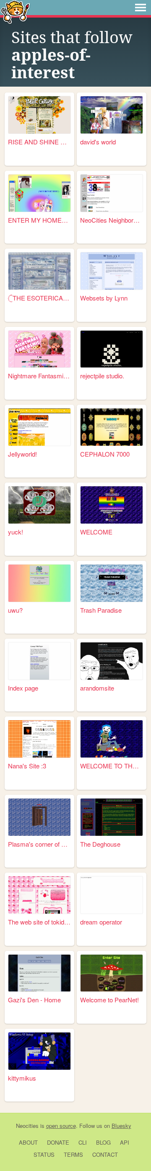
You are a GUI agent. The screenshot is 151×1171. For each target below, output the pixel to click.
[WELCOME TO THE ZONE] (111, 739)
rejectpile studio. (102, 375)
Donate (58, 1142)
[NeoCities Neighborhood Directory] (111, 193)
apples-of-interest (51, 64)
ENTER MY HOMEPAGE (39, 220)
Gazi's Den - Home (34, 999)
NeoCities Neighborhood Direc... (111, 220)
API (124, 1142)
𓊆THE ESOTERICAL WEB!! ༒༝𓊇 (39, 297)
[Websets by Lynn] (111, 271)
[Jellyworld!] (39, 427)
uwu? (15, 610)
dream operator (101, 921)
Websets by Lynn (104, 297)
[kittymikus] (39, 1051)
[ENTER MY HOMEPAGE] (39, 193)
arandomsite (97, 687)
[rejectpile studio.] (111, 349)
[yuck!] (39, 505)
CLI (82, 1142)
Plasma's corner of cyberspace (39, 844)
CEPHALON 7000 (105, 453)
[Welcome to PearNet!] (111, 973)
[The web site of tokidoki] (39, 895)
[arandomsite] (111, 661)
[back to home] (15, 11)
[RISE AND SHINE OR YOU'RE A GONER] (39, 115)
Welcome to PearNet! (109, 999)
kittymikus (22, 1077)
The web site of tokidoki (39, 921)
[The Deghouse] (111, 817)
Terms (73, 1154)
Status (44, 1154)
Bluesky (121, 1126)
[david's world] (111, 115)
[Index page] (39, 661)
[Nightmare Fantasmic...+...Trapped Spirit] (39, 349)
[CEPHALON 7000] (111, 427)
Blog (103, 1142)
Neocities (27, 1126)
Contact (105, 1154)
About (28, 1142)
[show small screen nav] (140, 7)
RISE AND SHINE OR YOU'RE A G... (39, 141)
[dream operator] (111, 895)
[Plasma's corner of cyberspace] (39, 817)
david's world (98, 141)
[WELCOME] (111, 505)
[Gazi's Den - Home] (39, 973)
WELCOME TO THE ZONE (111, 765)
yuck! (15, 531)
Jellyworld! (22, 453)
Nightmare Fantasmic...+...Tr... (39, 375)
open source (61, 1126)
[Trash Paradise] (111, 583)
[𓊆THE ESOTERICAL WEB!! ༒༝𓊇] (39, 271)
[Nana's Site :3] (39, 739)
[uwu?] (39, 583)
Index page (23, 687)
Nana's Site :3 (27, 765)
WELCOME (96, 531)
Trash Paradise (101, 610)
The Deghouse (100, 844)
